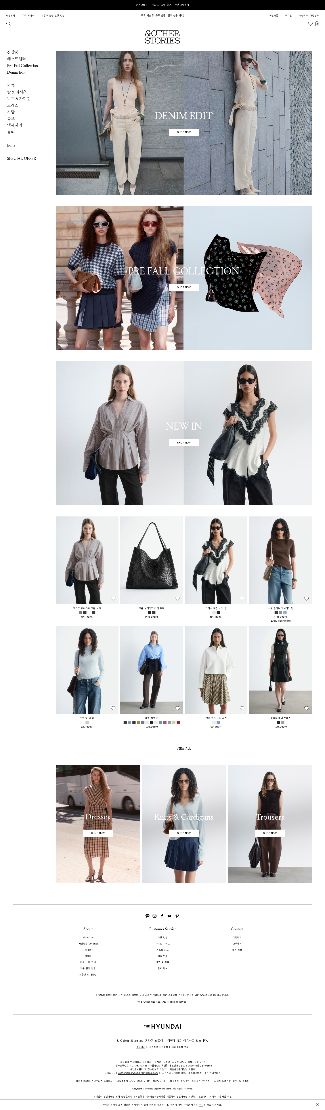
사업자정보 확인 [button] (157, 1065)
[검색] (8, 23)
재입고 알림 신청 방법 (53, 15)
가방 (11, 112)
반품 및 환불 (162, 962)
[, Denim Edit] (184, 123)
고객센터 (237, 943)
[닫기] (317, 5)
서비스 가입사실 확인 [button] (221, 1096)
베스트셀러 (16, 59)
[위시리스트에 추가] (113, 598)
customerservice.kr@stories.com (138, 1073)
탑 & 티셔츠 (17, 92)
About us (87, 937)
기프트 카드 (163, 950)
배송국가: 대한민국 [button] (309, 15)
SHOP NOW (184, 132)
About (88, 929)
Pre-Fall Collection (22, 65)
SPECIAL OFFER (21, 158)
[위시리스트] (310, 24)
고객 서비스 (28, 15)
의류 (11, 85)
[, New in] (184, 433)
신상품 (12, 52)
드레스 (12, 105)
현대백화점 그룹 (180, 1047)
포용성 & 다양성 (87, 974)
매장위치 (10, 15)
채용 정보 (237, 950)
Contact (237, 929)
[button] (87, 560)
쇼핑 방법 (163, 937)
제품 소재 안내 (88, 962)
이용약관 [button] (140, 1047)
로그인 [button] (288, 15)
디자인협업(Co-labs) (87, 943)
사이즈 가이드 (162, 943)
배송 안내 (163, 956)
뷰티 (11, 131)
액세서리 (14, 125)
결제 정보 (163, 968)
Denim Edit (16, 72)
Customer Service (162, 929)
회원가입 (273, 15)
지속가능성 (88, 950)
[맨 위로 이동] (316, 1093)
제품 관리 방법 (88, 968)
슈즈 (11, 118)
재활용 (88, 956)
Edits (11, 145)
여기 (201, 1105)
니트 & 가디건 (19, 98)
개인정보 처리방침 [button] (158, 1047)
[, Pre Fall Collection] (184, 278)
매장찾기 (237, 937)
